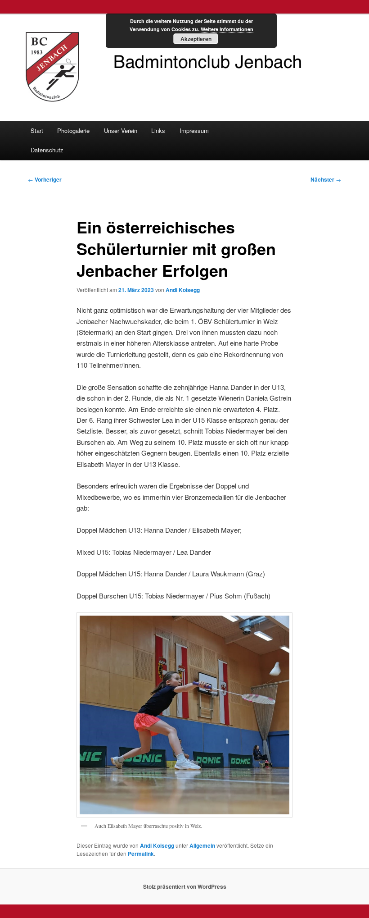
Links (158, 130)
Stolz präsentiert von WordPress (184, 886)
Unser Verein (120, 130)
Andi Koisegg (183, 290)
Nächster (325, 179)
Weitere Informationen (227, 29)
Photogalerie (73, 130)
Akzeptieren (196, 39)
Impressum (194, 130)
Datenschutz (47, 150)
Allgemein (202, 845)
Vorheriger (45, 179)
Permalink (141, 853)
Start (37, 130)
